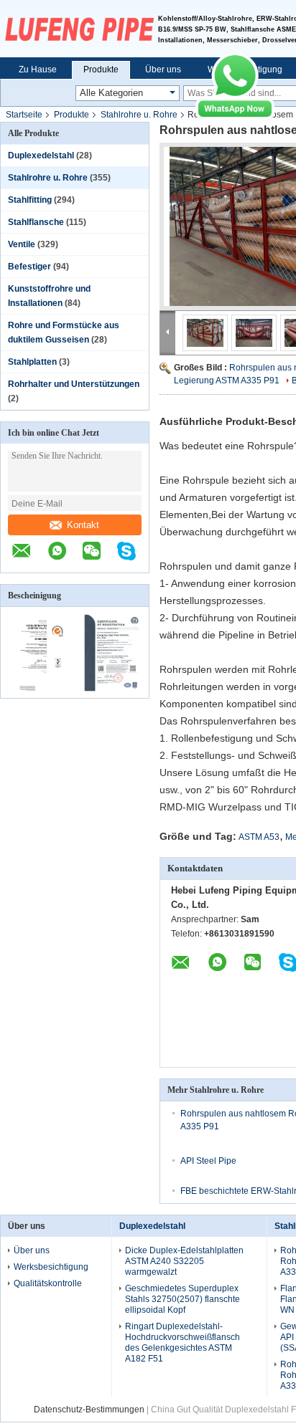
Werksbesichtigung (51, 1267)
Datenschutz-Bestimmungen (89, 1410)
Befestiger (29, 267)
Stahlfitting (30, 200)
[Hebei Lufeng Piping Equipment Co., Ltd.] (79, 28)
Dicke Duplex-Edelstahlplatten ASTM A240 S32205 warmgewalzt (184, 1261)
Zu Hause (38, 69)
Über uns (163, 69)
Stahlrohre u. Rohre (139, 115)
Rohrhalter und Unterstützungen (73, 384)
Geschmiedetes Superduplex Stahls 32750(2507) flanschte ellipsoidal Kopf (182, 1299)
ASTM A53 (259, 837)
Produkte (101, 69)
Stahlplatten (32, 362)
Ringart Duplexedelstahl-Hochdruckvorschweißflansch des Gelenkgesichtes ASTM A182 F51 (182, 1342)
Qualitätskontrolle (48, 1283)
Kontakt (83, 525)
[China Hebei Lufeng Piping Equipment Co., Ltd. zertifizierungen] (38, 689)
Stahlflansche (36, 222)
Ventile (21, 244)
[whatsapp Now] (234, 117)
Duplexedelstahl (41, 155)
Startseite (24, 115)
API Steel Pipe (208, 1161)
